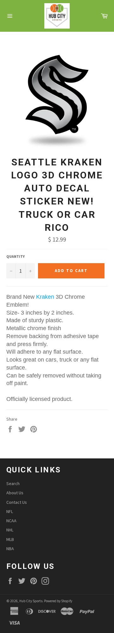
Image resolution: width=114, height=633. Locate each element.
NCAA (11, 520)
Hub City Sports (30, 601)
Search (13, 483)
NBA (10, 548)
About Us (14, 493)
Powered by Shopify (58, 601)
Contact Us (16, 502)
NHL (9, 530)
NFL (9, 511)
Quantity (15, 256)
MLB (10, 539)
